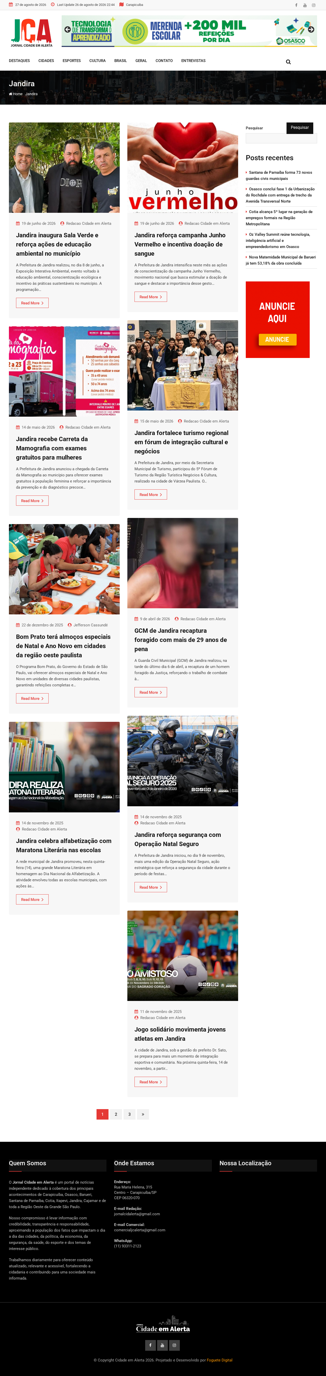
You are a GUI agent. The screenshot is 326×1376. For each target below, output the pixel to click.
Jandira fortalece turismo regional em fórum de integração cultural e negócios (181, 442)
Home (17, 94)
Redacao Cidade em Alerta (88, 223)
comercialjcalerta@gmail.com (139, 1230)
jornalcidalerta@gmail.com (137, 1214)
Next (311, 30)
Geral (141, 60)
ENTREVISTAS (193, 60)
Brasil (120, 60)
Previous (68, 30)
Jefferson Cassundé (91, 625)
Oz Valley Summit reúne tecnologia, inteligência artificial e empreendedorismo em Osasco (278, 240)
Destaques (19, 60)
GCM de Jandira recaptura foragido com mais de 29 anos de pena (180, 640)
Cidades (46, 60)
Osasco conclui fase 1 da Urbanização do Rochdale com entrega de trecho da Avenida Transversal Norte (280, 195)
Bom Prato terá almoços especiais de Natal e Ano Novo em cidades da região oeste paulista (63, 646)
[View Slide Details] (189, 31)
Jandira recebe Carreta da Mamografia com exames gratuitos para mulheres (52, 448)
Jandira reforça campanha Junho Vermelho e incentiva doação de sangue (180, 244)
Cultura (97, 60)
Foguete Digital (220, 1360)
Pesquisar (254, 128)
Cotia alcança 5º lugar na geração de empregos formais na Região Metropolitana (279, 217)
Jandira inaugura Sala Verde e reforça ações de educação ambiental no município (57, 244)
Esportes (72, 60)
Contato (164, 60)
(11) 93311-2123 (127, 1246)
